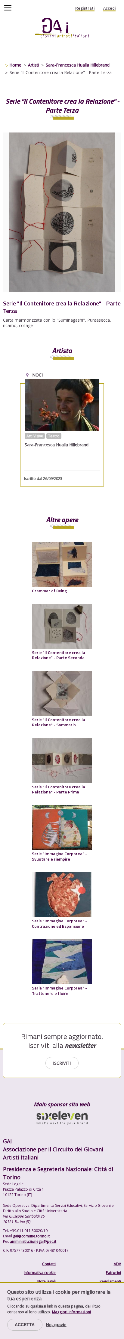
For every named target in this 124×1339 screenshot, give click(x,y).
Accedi (109, 8)
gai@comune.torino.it (31, 1236)
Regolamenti (110, 1281)
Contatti (49, 1264)
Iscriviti (62, 1063)
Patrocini (113, 1272)
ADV (117, 1264)
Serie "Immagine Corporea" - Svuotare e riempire (59, 856)
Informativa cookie (40, 1272)
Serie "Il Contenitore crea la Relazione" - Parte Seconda (58, 655)
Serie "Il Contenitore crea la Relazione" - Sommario (58, 722)
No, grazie (56, 1324)
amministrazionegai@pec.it (33, 1241)
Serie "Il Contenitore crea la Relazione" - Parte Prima (58, 789)
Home (15, 65)
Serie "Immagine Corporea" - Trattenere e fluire (59, 990)
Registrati (85, 8)
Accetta (25, 1324)
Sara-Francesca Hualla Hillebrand (78, 65)
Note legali (46, 1281)
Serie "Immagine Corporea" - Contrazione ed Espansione (59, 923)
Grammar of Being (49, 591)
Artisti (33, 65)
